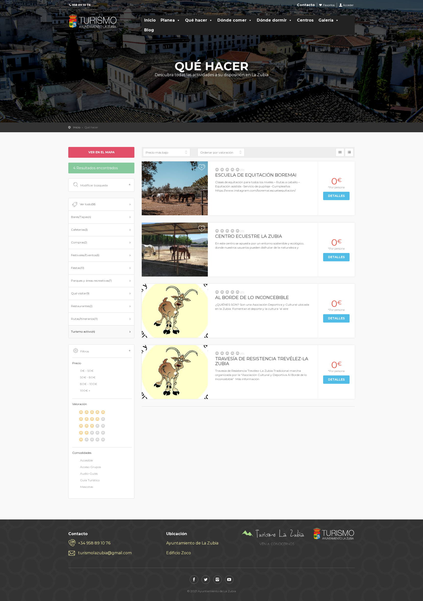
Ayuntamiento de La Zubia (192, 543)
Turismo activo (83, 331)
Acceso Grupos (90, 467)
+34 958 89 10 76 (94, 543)
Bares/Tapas (81, 217)
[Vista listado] (349, 152)
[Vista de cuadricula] (340, 152)
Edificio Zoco (178, 553)
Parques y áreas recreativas (91, 280)
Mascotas (86, 487)
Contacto (306, 5)
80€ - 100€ (88, 384)
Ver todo (87, 204)
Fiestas (77, 268)
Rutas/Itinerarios (84, 319)
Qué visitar (80, 293)
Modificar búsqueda (94, 185)
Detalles (336, 196)
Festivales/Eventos (85, 255)
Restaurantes (82, 306)
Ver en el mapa (101, 152)
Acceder (348, 5)
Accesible (86, 460)
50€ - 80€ (87, 377)
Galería (325, 20)
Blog (149, 30)
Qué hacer (196, 20)
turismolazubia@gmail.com (105, 553)
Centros (305, 20)
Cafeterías (79, 229)
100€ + (85, 390)
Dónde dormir (272, 20)
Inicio (150, 20)
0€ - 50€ (87, 371)
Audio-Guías (89, 473)
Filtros (84, 351)
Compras (79, 242)
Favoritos (329, 5)
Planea (168, 20)
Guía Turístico (90, 480)
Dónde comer (232, 20)
